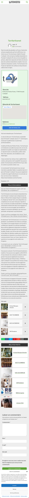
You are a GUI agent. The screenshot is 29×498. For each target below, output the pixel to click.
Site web (4, 452)
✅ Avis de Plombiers (16, 46)
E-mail (4, 445)
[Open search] (27, 2)
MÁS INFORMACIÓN (14, 127)
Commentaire (6, 422)
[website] (16, 44)
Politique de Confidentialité (15, 496)
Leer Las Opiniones (9, 124)
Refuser (14, 489)
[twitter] (11, 339)
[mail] (22, 339)
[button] (27, 471)
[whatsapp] (3, 339)
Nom (3, 438)
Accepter (14, 485)
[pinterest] (14, 339)
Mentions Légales (24, 496)
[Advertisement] (14, 20)
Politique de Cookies (5, 496)
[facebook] (7, 339)
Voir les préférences (14, 492)
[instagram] (18, 339)
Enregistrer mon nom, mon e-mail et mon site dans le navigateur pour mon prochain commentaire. (14, 462)
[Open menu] (2, 2)
